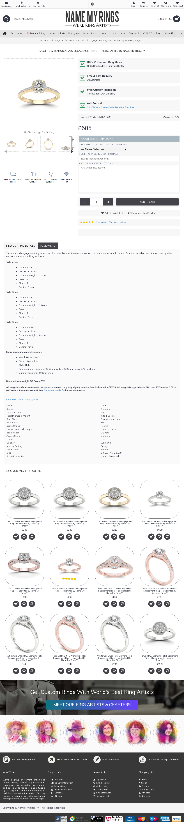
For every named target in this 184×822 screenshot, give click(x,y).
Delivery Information (63, 783)
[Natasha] (17, 732)
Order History (102, 786)
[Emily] (137, 732)
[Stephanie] (107, 732)
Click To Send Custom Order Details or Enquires (110, 107)
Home (144, 779)
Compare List (102, 789)
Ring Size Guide (103, 792)
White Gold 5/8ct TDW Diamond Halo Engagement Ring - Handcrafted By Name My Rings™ (24, 658)
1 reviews (101, 222)
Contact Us (59, 792)
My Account (101, 779)
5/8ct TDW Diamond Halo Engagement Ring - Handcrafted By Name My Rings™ (160, 523)
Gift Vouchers (147, 789)
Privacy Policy (60, 786)
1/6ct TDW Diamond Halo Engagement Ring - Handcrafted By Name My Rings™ (24, 523)
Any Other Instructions (96, 163)
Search (144, 783)
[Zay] (77, 732)
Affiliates (146, 792)
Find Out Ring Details (20, 245)
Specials (145, 786)
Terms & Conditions (63, 789)
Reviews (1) (48, 245)
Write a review (117, 222)
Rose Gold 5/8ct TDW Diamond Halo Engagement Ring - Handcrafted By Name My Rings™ (114, 590)
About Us (58, 779)
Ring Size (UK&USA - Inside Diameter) (103, 144)
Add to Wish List (114, 213)
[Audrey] (167, 732)
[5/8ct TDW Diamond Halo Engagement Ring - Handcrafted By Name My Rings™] (39, 93)
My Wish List (102, 796)
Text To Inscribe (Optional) (98, 154)
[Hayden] (47, 732)
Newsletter (146, 796)
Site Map (58, 796)
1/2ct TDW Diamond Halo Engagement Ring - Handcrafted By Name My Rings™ (24, 590)
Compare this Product (143, 213)
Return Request (103, 783)
